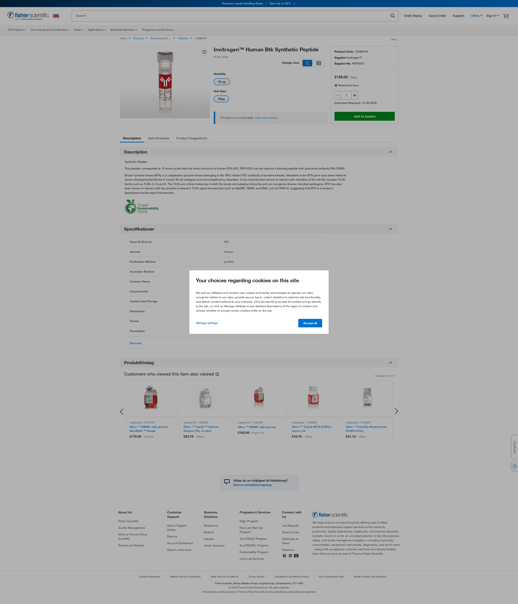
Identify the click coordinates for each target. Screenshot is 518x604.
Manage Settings (207, 323)
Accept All (310, 323)
